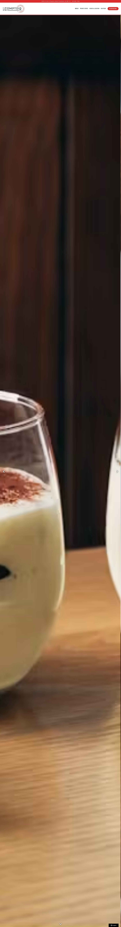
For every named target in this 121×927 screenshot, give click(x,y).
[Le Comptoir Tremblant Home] (14, 8)
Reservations (113, 8)
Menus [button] (77, 8)
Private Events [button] (84, 8)
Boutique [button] (103, 8)
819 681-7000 (76, 1)
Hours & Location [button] (94, 8)
